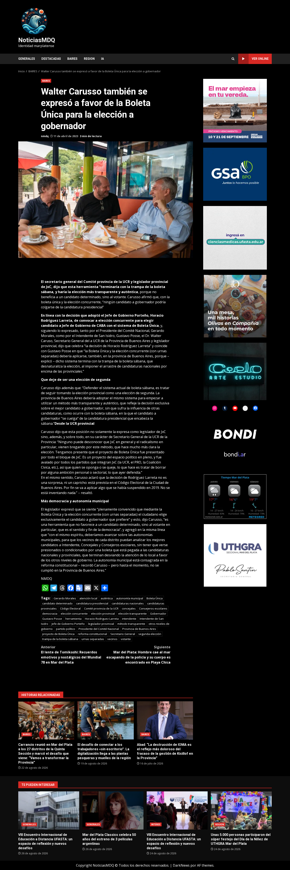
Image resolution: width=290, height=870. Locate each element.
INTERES (155, 824)
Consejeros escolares (153, 608)
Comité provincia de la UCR (101, 608)
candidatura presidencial (92, 603)
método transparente (131, 624)
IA (102, 58)
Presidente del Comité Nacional (99, 629)
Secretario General (122, 634)
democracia (49, 613)
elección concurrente (74, 613)
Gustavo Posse (52, 619)
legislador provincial (101, 624)
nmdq (45, 136)
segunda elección (149, 634)
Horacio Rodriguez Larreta (102, 619)
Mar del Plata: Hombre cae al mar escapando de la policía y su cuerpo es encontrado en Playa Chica (138, 655)
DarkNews (181, 865)
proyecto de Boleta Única (58, 634)
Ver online (260, 58)
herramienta (73, 619)
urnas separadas (93, 639)
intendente (129, 619)
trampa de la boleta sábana (60, 639)
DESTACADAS (51, 58)
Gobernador (158, 613)
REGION (89, 58)
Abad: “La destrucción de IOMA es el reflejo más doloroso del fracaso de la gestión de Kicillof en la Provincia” (165, 720)
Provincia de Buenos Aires (139, 629)
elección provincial (103, 613)
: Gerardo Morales (64, 598)
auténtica (107, 598)
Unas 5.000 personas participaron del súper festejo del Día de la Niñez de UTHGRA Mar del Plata (241, 810)
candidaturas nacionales (128, 603)
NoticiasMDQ (36, 40)
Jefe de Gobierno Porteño (68, 624)
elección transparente (132, 613)
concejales (129, 608)
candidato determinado (57, 603)
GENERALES (26, 58)
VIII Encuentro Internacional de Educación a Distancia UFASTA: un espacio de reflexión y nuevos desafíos (48, 810)
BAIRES (72, 58)
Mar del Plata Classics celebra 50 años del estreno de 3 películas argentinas (112, 810)
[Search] (233, 59)
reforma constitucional (92, 634)
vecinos (112, 639)
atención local (88, 598)
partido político (65, 629)
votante (126, 639)
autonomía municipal (129, 598)
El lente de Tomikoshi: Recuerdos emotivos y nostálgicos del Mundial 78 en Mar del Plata (71, 655)
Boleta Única (154, 598)
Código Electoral (70, 608)
